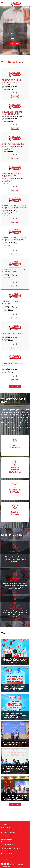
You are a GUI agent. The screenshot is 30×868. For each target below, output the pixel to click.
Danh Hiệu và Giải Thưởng (9, 832)
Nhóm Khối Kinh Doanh (8, 853)
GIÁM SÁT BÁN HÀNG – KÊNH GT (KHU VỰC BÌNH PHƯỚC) (14, 207)
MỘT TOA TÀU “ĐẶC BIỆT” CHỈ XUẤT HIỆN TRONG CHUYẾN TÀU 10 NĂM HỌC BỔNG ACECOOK (14, 660)
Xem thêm (15, 96)
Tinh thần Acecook (7, 835)
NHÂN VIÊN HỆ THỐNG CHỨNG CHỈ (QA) (11, 175)
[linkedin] (5, 864)
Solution (4, 866)
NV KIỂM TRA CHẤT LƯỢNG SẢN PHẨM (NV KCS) (14, 271)
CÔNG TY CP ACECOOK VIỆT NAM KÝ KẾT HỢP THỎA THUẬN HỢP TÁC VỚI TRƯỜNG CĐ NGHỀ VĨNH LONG (15, 797)
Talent (2, 866)
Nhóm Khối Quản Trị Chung (9, 855)
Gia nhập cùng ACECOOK (16, 864)
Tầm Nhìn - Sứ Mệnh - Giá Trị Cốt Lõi (11, 830)
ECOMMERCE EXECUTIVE (13, 144)
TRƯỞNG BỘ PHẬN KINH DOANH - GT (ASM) (12, 81)
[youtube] (8, 864)
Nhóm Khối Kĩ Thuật (7, 850)
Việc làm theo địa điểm (8, 841)
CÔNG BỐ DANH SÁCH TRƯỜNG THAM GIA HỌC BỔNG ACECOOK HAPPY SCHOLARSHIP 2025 (13, 688)
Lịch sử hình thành (7, 827)
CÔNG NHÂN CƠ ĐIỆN (11, 334)
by (6, 866)
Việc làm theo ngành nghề (9, 844)
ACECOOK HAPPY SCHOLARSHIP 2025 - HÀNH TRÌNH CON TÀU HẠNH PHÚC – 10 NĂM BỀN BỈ (14, 715)
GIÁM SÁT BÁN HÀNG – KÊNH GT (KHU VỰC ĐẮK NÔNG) (14, 239)
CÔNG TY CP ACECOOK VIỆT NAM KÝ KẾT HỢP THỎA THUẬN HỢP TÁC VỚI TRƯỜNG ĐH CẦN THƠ (15, 742)
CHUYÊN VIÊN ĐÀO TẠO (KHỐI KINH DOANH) (12, 113)
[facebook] (2, 864)
